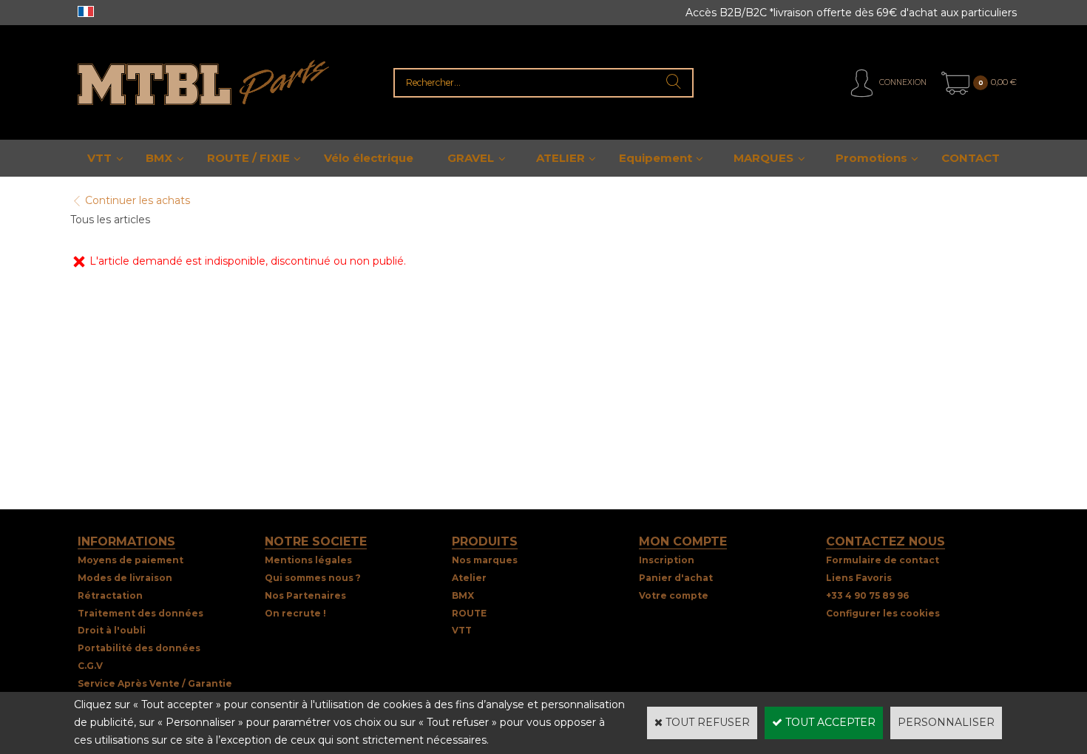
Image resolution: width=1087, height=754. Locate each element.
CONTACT (970, 158)
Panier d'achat (676, 577)
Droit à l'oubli (112, 630)
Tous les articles (110, 219)
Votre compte (673, 595)
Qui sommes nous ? (313, 577)
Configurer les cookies (883, 613)
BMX (159, 158)
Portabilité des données (139, 647)
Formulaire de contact (882, 560)
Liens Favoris (859, 577)
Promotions (871, 158)
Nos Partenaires (305, 595)
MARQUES (763, 158)
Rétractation (110, 595)
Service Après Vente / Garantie (155, 683)
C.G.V (90, 665)
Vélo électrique (368, 158)
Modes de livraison (125, 577)
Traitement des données (140, 613)
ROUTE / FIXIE (248, 158)
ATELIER (560, 158)
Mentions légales (308, 560)
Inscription (666, 560)
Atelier (469, 577)
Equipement (655, 158)
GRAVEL (470, 158)
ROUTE (469, 613)
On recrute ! (295, 613)
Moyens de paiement (130, 560)
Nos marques (485, 560)
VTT (99, 158)
